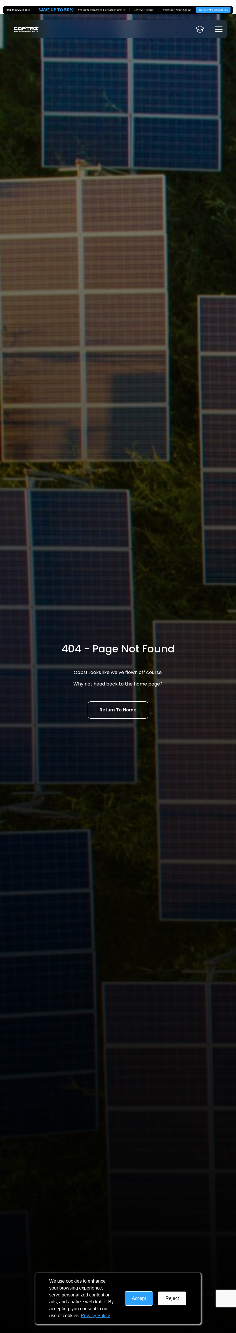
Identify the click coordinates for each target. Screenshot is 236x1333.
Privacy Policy (95, 1315)
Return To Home (118, 710)
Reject (172, 1298)
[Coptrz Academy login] (199, 29)
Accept (139, 1298)
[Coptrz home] (26, 29)
